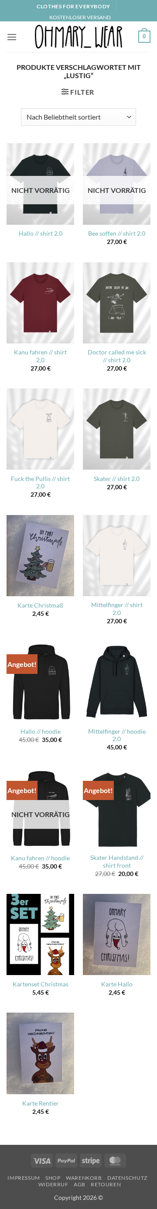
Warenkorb (84, 1178)
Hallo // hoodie (40, 731)
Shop (52, 1178)
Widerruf (53, 1184)
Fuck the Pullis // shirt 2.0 (40, 482)
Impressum (23, 1178)
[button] (12, 37)
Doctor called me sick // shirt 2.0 (117, 356)
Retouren (106, 1184)
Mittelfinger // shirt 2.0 (117, 608)
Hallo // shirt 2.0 (40, 233)
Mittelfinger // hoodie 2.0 (117, 735)
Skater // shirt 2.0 (117, 478)
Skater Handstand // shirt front (116, 861)
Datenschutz (127, 1178)
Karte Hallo (117, 984)
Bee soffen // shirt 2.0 (116, 233)
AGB (79, 1184)
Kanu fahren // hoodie (40, 858)
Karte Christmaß (40, 605)
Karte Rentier (40, 1103)
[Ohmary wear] (78, 36)
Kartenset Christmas (40, 984)
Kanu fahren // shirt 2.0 (40, 356)
